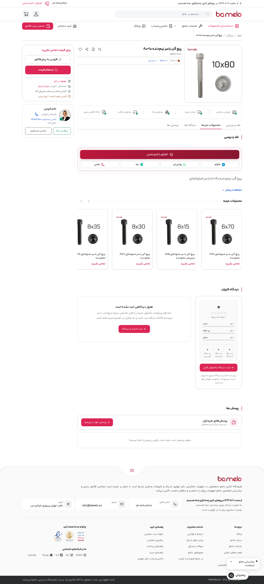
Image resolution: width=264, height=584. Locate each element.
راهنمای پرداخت (154, 546)
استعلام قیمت (46, 70)
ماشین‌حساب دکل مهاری (150, 558)
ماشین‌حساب (159, 26)
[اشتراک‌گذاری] (87, 49)
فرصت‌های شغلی (233, 552)
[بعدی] (81, 201)
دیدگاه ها (190, 125)
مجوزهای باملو (195, 552)
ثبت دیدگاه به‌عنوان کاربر (216, 367)
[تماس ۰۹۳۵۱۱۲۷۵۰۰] (37, 114)
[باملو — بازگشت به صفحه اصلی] (228, 14)
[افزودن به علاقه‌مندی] (80, 49)
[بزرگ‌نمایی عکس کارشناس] (65, 115)
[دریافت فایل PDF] (93, 49)
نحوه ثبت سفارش (153, 534)
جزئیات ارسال (43, 86)
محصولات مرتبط (211, 125)
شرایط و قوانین (195, 534)
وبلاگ (137, 26)
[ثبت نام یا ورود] (36, 14)
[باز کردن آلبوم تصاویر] (213, 74)
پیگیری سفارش (155, 540)
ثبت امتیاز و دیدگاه (132, 329)
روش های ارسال (194, 540)
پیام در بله (62, 131)
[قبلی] (88, 201)
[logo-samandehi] (69, 536)
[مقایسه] (100, 49)
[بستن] (231, 562)
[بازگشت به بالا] (132, 471)
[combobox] (160, 14)
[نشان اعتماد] (58, 536)
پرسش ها (173, 125)
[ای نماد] (81, 536)
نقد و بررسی (233, 125)
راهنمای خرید (156, 552)
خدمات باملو (189, 26)
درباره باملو (236, 540)
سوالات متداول (195, 546)
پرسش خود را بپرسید (95, 422)
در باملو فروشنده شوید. (190, 558)
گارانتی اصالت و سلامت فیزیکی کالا (50, 91)
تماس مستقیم (43, 119)
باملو (239, 35)
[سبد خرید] (26, 14)
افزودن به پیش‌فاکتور (46, 59)
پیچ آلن (229, 35)
